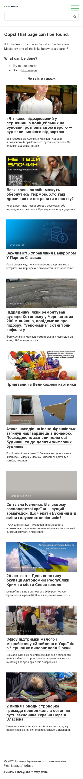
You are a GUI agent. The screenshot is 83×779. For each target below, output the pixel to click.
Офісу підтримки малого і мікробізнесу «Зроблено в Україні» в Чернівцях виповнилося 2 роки (40, 644)
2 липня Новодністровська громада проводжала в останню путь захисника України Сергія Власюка (38, 713)
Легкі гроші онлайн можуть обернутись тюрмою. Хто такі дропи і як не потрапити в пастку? (40, 194)
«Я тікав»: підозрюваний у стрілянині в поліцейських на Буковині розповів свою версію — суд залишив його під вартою (39, 125)
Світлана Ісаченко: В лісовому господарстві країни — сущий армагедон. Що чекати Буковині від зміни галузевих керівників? (41, 511)
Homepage (29, 70)
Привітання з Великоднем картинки (41, 384)
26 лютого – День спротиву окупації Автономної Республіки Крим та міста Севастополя (37, 580)
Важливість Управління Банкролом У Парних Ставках (41, 255)
